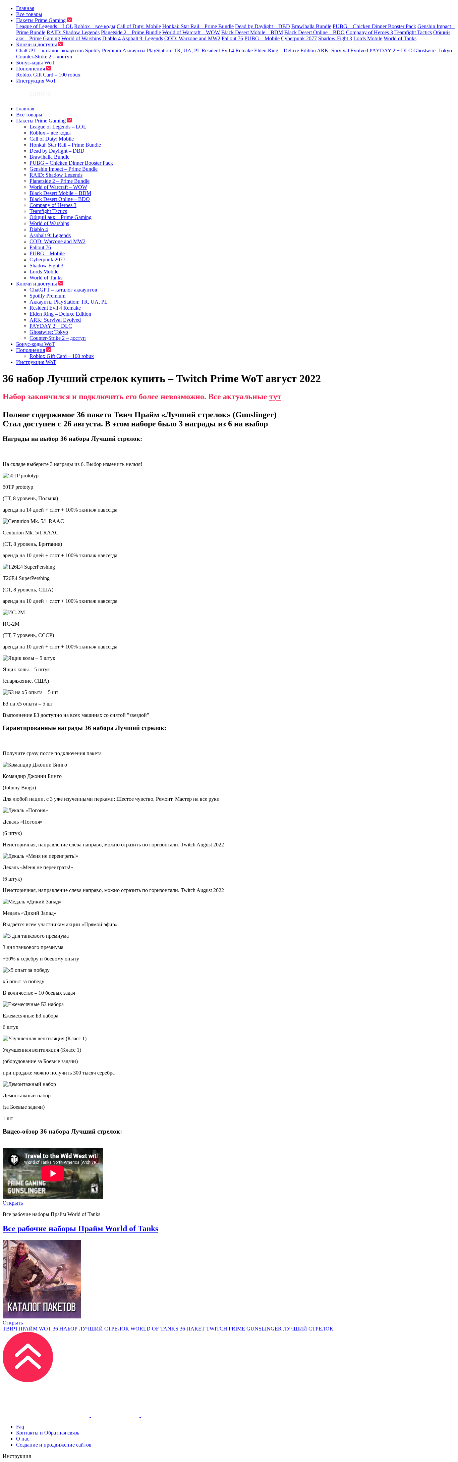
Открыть (13, 1203)
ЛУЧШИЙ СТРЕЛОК (308, 1329)
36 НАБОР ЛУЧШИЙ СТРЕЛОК (91, 1329)
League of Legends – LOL (44, 26)
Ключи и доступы (36, 44)
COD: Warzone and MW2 (192, 38)
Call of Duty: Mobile (139, 26)
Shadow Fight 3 (335, 38)
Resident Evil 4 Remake (227, 50)
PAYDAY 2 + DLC (390, 50)
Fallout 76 (232, 38)
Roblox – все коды (94, 26)
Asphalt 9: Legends (142, 38)
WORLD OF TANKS (154, 1329)
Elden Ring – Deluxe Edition (285, 50)
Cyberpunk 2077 (299, 38)
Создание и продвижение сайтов (54, 1445)
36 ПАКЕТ (192, 1329)
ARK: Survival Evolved (342, 50)
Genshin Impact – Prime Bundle (64, 169)
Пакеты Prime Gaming (41, 20)
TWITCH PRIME (225, 1329)
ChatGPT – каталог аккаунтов (50, 50)
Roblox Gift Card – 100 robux (48, 74)
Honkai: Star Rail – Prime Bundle (198, 26)
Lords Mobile (367, 38)
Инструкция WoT (36, 81)
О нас (22, 1439)
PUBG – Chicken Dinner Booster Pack (374, 26)
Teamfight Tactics (413, 32)
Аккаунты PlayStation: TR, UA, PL (161, 50)
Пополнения (30, 68)
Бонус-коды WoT (35, 62)
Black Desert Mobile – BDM (252, 32)
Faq (20, 1426)
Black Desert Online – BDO (314, 32)
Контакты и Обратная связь (47, 1432)
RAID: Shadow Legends (73, 32)
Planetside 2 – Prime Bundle (131, 32)
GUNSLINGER (264, 1329)
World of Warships (81, 38)
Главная (25, 8)
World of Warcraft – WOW (191, 32)
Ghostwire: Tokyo (432, 50)
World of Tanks (400, 38)
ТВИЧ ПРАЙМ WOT (27, 1329)
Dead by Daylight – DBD (262, 26)
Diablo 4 (111, 38)
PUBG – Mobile (262, 38)
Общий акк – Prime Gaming (61, 217)
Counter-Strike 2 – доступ (44, 56)
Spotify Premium (103, 50)
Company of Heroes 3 (369, 32)
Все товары (29, 14)
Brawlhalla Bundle (311, 26)
